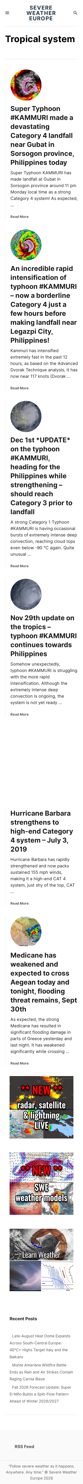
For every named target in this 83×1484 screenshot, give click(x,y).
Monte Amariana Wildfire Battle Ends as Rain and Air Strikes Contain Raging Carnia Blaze (41, 1372)
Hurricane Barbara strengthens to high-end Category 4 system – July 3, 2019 (41, 831)
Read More (19, 216)
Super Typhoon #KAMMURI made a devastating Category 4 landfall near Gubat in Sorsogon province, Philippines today (42, 135)
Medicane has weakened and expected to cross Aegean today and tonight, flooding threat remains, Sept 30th (43, 982)
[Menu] (7, 13)
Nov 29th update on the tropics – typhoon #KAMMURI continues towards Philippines (43, 636)
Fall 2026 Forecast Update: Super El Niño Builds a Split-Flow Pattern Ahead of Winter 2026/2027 (40, 1394)
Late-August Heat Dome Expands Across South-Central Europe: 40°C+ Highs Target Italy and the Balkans (40, 1346)
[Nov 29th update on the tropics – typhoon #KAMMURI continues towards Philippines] (26, 594)
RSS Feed (24, 1446)
